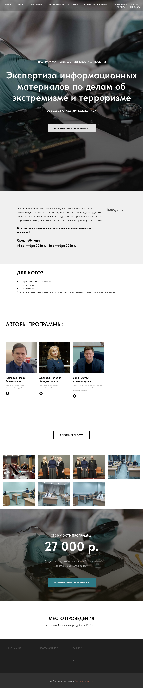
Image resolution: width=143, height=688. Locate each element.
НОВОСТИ (21, 4)
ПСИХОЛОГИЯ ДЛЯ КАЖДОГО (96, 4)
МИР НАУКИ (36, 4)
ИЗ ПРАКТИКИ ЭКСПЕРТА (126, 4)
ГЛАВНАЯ (8, 4)
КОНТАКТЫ (135, 7)
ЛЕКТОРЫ (121, 7)
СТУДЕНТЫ (73, 4)
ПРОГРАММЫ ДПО (55, 4)
